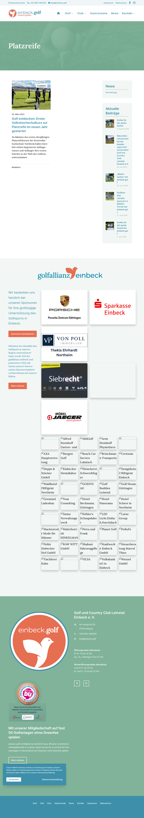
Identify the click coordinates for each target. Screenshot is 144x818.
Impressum (108, 3)
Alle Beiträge (111, 92)
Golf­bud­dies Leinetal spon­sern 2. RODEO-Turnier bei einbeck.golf (122, 202)
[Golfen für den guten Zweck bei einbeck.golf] (110, 229)
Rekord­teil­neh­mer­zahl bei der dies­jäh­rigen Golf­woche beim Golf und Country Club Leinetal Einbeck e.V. (123, 150)
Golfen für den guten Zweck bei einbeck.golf (122, 228)
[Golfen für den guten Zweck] (110, 124)
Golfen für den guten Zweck (122, 123)
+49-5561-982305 (37, 3)
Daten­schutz (121, 3)
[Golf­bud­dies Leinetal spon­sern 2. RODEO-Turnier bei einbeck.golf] (110, 203)
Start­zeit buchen (17, 3)
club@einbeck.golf (58, 3)
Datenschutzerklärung (52, 779)
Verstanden (14, 779)
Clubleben (41, 86)
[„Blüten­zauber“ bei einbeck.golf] (110, 180)
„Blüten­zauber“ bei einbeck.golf (122, 178)
